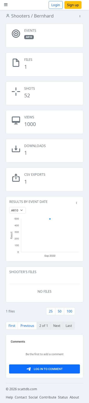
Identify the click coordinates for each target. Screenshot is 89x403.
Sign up (73, 5)
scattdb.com (27, 389)
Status (63, 397)
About (74, 397)
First (11, 325)
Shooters (20, 16)
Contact (21, 397)
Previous (27, 325)
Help (9, 397)
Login (55, 5)
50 (59, 311)
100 (69, 311)
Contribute (47, 397)
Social (33, 397)
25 (51, 311)
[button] (80, 16)
